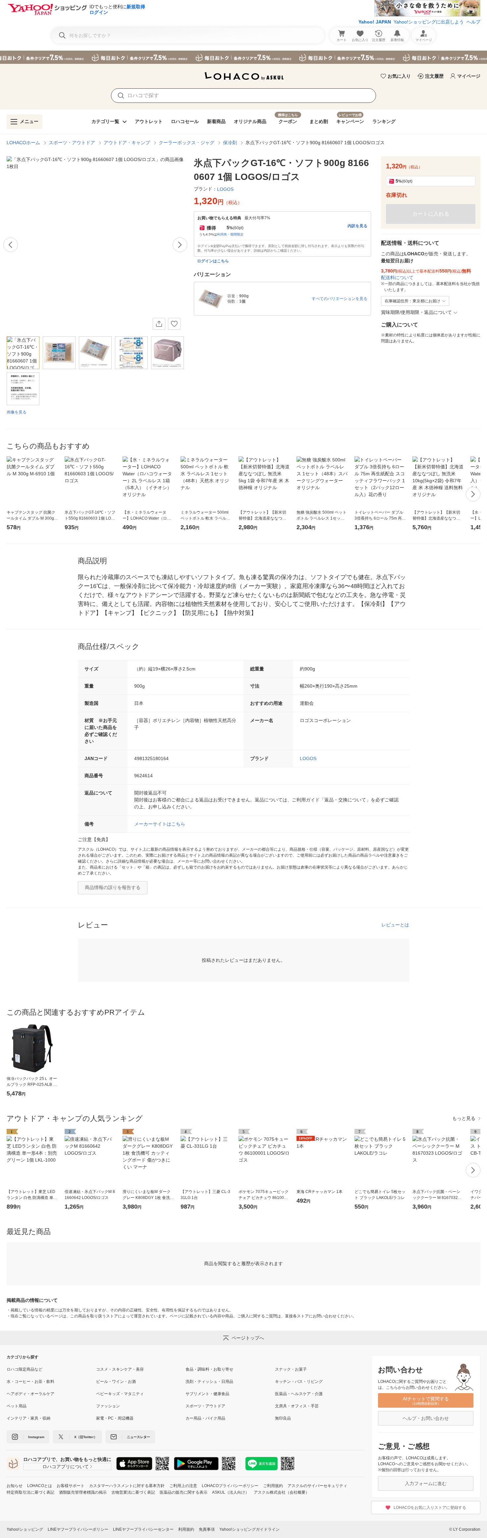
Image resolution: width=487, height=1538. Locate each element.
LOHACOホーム (23, 142)
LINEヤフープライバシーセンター (143, 1529)
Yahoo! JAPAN (374, 21)
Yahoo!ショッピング (25, 1529)
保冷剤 (230, 142)
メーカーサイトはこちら (159, 824)
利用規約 (186, 1529)
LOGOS (308, 758)
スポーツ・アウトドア (72, 142)
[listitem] (51, 1369)
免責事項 (207, 1529)
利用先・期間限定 (230, 234)
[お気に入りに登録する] (174, 324)
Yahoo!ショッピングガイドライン (249, 1529)
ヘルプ (473, 21)
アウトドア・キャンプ (127, 142)
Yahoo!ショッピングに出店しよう (429, 21)
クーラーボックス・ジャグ (186, 142)
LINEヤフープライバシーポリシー (78, 1529)
